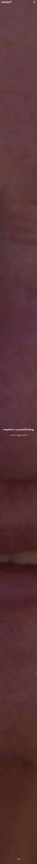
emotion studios (7, 2)
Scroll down (18, 859)
